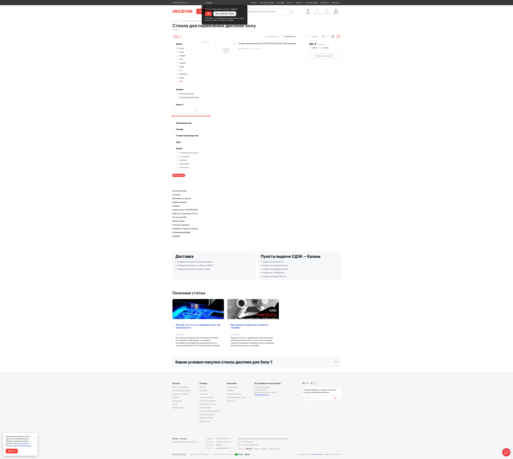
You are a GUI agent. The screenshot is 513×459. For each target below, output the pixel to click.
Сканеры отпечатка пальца (185, 228)
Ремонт (254, 2)
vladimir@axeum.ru (262, 395)
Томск (256, 449)
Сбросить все (178, 175)
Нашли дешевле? (207, 414)
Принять (12, 451)
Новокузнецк (275, 449)
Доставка (280, 2)
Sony (182, 48)
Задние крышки (179, 202)
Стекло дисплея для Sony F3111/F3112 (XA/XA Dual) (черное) (267, 43)
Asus (182, 52)
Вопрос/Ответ (206, 408)
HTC (181, 59)
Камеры (176, 206)
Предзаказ (184, 164)
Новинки (183, 160)
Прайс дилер (178, 408)
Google (182, 56)
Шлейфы (176, 236)
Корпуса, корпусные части (185, 213)
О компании (232, 387)
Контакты (335, 2)
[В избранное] (235, 43)
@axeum (219, 445)
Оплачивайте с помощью (223, 454)
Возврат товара (206, 418)
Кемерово (264, 449)
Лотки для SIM (179, 217)
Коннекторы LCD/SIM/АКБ (185, 210)
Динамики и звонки (181, 198)
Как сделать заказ (267, 2)
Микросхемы (178, 221)
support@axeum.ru (223, 448)
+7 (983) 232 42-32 (179, 2)
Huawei (183, 63)
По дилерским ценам (189, 153)
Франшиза (325, 2)
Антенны (176, 194)
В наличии (184, 167)
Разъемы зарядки (180, 225)
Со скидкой (185, 156)
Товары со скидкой (180, 394)
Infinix (182, 67)
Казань (209, 2)
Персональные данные (209, 411)
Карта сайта (205, 421)
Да (208, 14)
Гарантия (299, 2)
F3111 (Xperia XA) (187, 94)
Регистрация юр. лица (236, 397)
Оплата (290, 2)
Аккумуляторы (179, 191)
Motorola (183, 74)
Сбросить (206, 42)
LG (181, 70)
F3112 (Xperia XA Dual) (189, 97)
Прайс (175, 404)
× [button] (180, 37)
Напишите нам (317, 454)
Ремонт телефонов (180, 387)
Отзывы (230, 391)
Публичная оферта (208, 401)
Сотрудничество (234, 394)
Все (181, 81)
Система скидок (312, 2)
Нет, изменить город (224, 14)
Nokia (182, 78)
